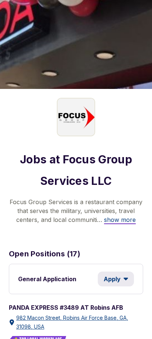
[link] (120, 220)
